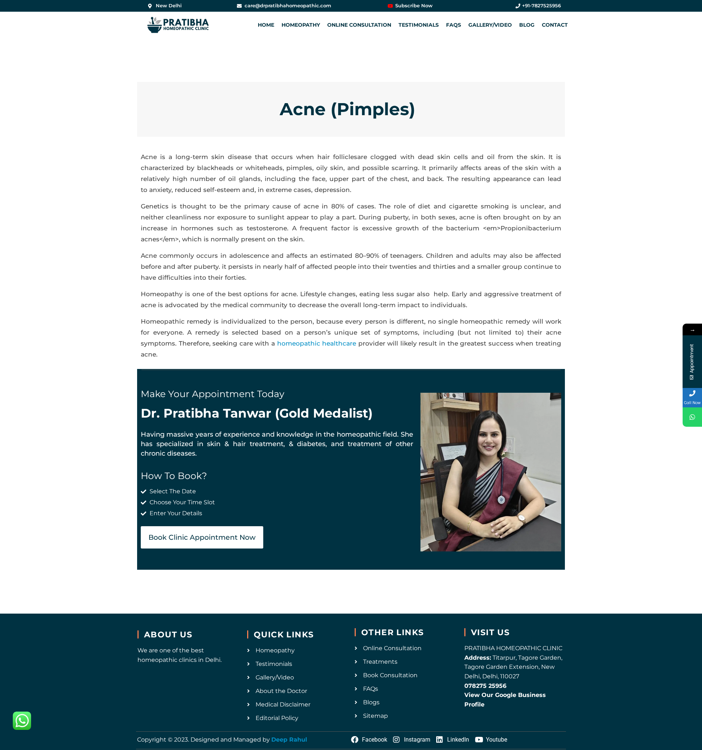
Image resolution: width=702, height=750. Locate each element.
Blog (527, 25)
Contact (555, 25)
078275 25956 (485, 685)
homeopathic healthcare (316, 343)
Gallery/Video (490, 25)
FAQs (453, 25)
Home (266, 25)
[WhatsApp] (692, 417)
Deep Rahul (289, 739)
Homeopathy (301, 25)
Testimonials (419, 25)
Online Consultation (359, 25)
